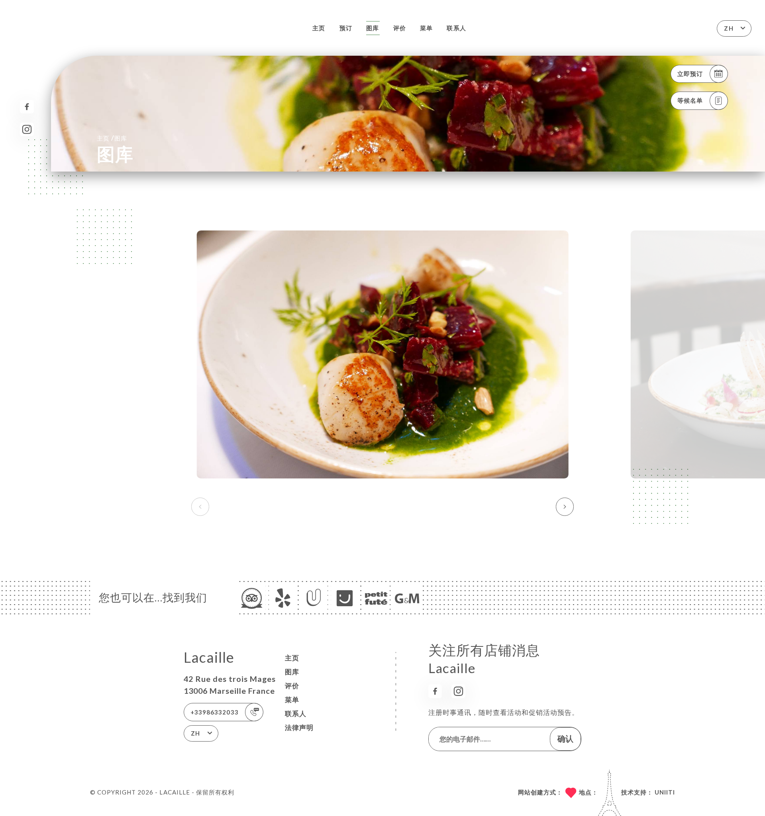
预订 (345, 27)
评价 (399, 27)
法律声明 (299, 727)
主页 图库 (112, 138)
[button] (565, 506)
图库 (372, 27)
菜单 (426, 27)
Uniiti (665, 792)
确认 (565, 738)
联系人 (456, 27)
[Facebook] (27, 107)
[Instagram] (27, 130)
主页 (318, 27)
